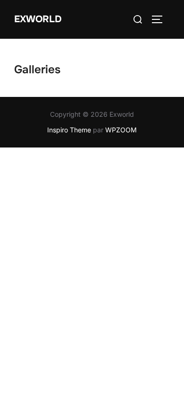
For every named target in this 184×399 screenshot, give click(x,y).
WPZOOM (121, 130)
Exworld (38, 19)
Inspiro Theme (69, 130)
